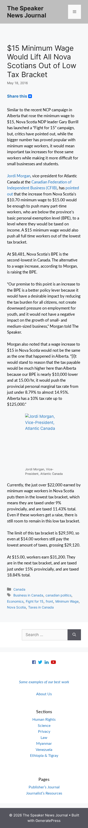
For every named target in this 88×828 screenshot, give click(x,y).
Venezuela (44, 750)
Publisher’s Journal (44, 787)
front (49, 601)
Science (44, 726)
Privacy (44, 731)
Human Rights (44, 719)
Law (44, 738)
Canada (19, 589)
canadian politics (58, 595)
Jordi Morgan (18, 176)
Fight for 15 (34, 601)
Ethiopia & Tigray (44, 756)
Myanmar (44, 743)
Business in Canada (28, 595)
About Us (44, 694)
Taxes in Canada (41, 607)
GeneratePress (48, 820)
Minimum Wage (67, 601)
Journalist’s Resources (44, 793)
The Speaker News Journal (26, 12)
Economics (15, 601)
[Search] (74, 635)
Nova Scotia (16, 607)
